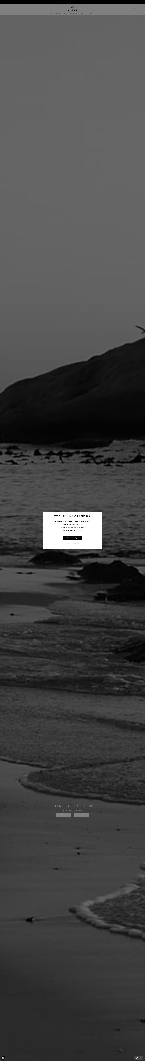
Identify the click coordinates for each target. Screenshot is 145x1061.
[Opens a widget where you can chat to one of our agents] (138, 1058)
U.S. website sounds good (72, 538)
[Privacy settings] (3, 1058)
